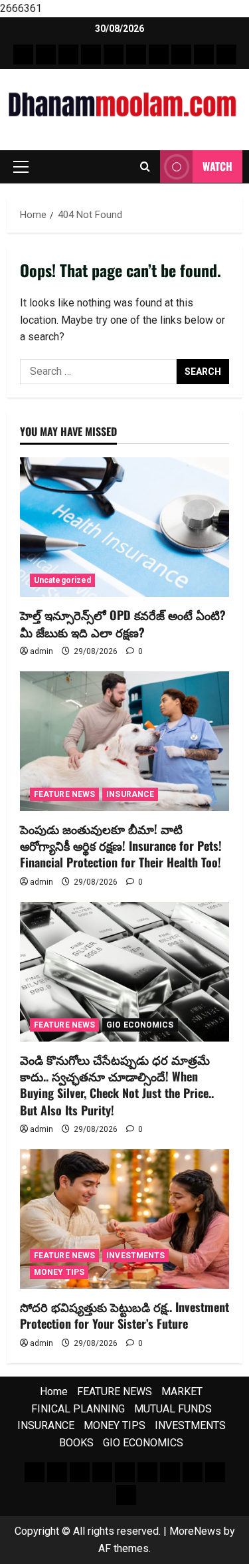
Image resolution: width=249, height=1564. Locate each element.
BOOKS (76, 1442)
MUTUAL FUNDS (173, 1408)
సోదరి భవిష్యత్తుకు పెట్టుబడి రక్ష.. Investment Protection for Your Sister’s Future (124, 1315)
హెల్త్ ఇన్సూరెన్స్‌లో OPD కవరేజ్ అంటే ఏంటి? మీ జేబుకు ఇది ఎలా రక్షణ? (123, 623)
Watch (217, 166)
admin (41, 651)
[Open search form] (145, 166)
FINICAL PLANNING (78, 1408)
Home (54, 1391)
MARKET (182, 1391)
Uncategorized (62, 580)
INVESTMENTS (135, 1255)
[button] (21, 167)
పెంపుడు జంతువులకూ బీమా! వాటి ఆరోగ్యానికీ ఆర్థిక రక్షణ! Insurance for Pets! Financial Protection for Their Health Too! (121, 845)
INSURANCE (130, 794)
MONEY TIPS (59, 1272)
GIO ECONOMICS (139, 1025)
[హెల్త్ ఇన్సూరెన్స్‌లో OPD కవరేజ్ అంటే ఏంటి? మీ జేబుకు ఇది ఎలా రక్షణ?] (124, 527)
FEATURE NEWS (64, 794)
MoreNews (195, 1531)
